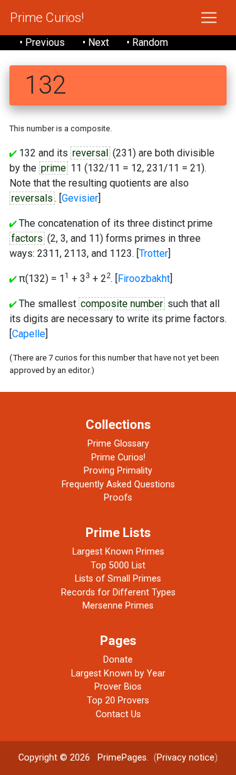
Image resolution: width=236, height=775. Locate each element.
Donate (118, 659)
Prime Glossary (118, 443)
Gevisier (80, 198)
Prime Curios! (47, 17)
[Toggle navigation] (209, 18)
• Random (147, 42)
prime (53, 168)
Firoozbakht (144, 279)
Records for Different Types (118, 592)
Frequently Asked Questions (118, 484)
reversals (32, 198)
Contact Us (118, 714)
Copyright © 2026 (54, 757)
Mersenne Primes (118, 605)
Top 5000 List (118, 565)
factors (27, 238)
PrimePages (122, 757)
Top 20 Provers (118, 700)
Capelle (28, 334)
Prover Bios (118, 686)
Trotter (153, 253)
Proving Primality (118, 470)
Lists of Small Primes (118, 578)
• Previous (42, 42)
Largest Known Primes (118, 551)
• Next (95, 42)
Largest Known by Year (118, 673)
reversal (90, 153)
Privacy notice (186, 757)
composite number (122, 304)
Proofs (118, 497)
